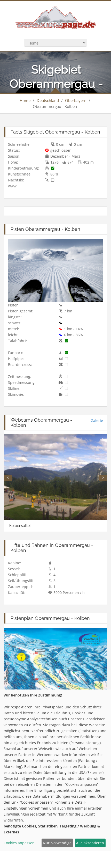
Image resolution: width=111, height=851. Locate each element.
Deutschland (48, 100)
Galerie (97, 420)
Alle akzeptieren (90, 842)
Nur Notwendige (57, 842)
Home (25, 100)
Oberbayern (75, 100)
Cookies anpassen (19, 842)
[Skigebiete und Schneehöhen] (55, 17)
